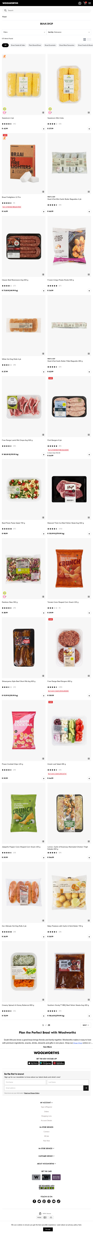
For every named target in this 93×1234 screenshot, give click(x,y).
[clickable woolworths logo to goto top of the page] (46, 1052)
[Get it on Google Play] (46, 1063)
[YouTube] (53, 1201)
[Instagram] (49, 1201)
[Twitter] (39, 1201)
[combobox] (48, 10)
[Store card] (36, 1177)
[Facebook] (34, 1201)
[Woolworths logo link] (10, 3)
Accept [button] (47, 1229)
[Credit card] (46, 1177)
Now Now (46, 1141)
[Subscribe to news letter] (86, 1088)
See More (47, 1047)
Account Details (46, 1120)
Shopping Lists (46, 1116)
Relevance (57, 32)
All (5, 45)
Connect (46, 1132)
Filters (6, 32)
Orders (46, 1111)
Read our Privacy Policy (31, 1093)
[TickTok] (58, 1201)
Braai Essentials (50, 45)
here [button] (79, 1225)
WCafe (46, 1136)
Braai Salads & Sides (18, 45)
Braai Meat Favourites (66, 45)
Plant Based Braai (35, 45)
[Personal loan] (56, 1177)
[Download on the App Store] (33, 1063)
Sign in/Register (46, 1107)
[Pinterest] (44, 1201)
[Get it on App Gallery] (59, 1063)
